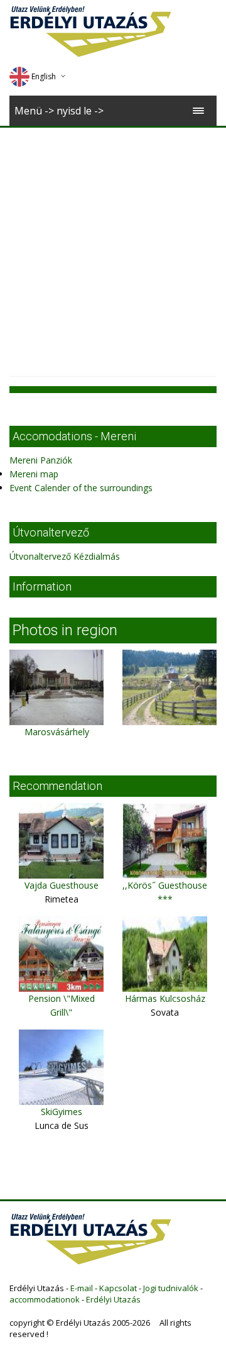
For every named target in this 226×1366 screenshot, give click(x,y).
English (43, 76)
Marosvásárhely (56, 732)
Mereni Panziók (40, 460)
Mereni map (33, 474)
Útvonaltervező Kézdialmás (64, 556)
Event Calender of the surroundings (81, 488)
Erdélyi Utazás (113, 1299)
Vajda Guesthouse (61, 885)
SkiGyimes (61, 1112)
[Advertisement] (113, 247)
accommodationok (44, 1299)
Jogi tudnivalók (170, 1288)
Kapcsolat (118, 1288)
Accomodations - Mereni (74, 436)
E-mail (81, 1288)
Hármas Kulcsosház (165, 998)
